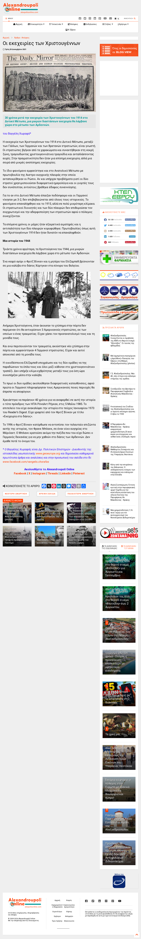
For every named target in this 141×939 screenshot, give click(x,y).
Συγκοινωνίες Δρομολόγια (69, 906)
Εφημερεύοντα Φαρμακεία (57, 906)
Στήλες (107, 24)
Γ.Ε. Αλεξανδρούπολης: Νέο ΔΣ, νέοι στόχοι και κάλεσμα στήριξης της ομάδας (48, 515)
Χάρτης (69, 912)
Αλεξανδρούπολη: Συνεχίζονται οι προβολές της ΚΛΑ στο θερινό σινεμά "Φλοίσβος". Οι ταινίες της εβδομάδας (122, 341)
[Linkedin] (95, 18)
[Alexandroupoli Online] (20, 12)
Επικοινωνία (69, 921)
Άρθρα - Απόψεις (21, 38)
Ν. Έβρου (71, 30)
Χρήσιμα (123, 24)
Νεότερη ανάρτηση (16, 494)
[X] (85, 18)
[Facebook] (80, 18)
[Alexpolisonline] (110, 18)
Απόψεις (74, 24)
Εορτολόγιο (57, 912)
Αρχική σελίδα (47, 494)
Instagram (38, 473)
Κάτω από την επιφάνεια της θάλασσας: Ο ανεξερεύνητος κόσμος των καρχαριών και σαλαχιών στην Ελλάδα (81, 514)
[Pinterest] (100, 18)
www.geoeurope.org (48, 453)
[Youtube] (105, 18)
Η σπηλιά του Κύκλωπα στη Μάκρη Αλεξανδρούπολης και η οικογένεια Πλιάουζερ (48, 538)
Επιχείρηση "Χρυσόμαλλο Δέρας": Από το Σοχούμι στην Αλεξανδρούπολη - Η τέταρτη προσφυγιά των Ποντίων (17, 535)
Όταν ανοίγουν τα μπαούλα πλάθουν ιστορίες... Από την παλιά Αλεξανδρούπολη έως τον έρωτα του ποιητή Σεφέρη (80, 535)
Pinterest (79, 473)
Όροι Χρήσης (57, 921)
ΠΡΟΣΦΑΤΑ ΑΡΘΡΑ (114, 328)
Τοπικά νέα (56, 24)
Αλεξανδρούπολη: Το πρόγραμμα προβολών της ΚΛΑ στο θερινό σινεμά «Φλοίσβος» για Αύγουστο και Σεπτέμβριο (118, 564)
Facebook (20, 473)
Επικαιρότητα (36, 24)
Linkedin (65, 473)
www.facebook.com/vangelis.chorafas (26, 461)
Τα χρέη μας (112, 734)
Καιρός (69, 900)
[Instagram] (90, 18)
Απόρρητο (69, 916)
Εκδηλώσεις (91, 24)
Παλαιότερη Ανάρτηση (81, 494)
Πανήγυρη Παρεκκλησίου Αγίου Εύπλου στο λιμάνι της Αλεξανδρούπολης (118, 822)
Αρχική (18, 24)
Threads (52, 473)
